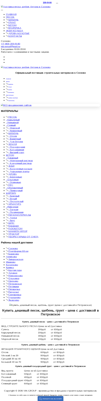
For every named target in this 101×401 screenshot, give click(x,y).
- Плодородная (16, 147)
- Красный (13, 196)
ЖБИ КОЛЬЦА (14, 30)
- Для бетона (15, 141)
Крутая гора (15, 270)
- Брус (11, 220)
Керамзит (13, 225)
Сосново (13, 248)
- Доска (12, 217)
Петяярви (13, 286)
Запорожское (15, 259)
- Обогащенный (14, 187)
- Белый (12, 198)
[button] (50, 398)
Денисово (11, 256)
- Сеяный (11, 125)
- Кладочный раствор (20, 163)
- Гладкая (13, 209)
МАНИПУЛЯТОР (17, 231)
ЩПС (11, 223)
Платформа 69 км (18, 251)
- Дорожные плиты (18, 171)
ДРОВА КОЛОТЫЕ (18, 33)
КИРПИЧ (11, 193)
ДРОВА (12, 174)
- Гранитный (14, 138)
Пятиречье (14, 289)
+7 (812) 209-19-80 (10, 43)
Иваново (10, 262)
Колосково (12, 264)
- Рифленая (12, 206)
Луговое (12, 273)
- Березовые (15, 177)
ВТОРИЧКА (14, 28)
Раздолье (13, 292)
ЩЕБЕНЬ (13, 19)
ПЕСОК (10, 17)
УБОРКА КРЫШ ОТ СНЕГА (23, 236)
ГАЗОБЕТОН (15, 228)
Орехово (13, 281)
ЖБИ (11, 166)
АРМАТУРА (14, 204)
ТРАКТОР (13, 234)
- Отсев (12, 136)
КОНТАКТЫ (15, 36)
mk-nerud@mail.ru (10, 46)
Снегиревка (14, 294)
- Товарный (12, 157)
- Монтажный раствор (20, 160)
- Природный (15, 190)
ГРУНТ (12, 22)
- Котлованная (16, 149)
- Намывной (12, 122)
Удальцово (14, 297)
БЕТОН (12, 25)
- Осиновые (14, 182)
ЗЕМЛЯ (12, 144)
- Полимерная (15, 212)
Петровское (15, 283)
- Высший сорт (16, 152)
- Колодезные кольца (20, 168)
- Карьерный (13, 119)
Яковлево (13, 300)
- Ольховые (12, 179)
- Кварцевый (15, 130)
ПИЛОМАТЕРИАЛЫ (19, 215)
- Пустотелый (15, 201)
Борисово (13, 254)
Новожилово (15, 275)
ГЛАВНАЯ (11, 14)
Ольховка (13, 278)
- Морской (14, 128)
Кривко (10, 267)
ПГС (10, 185)
